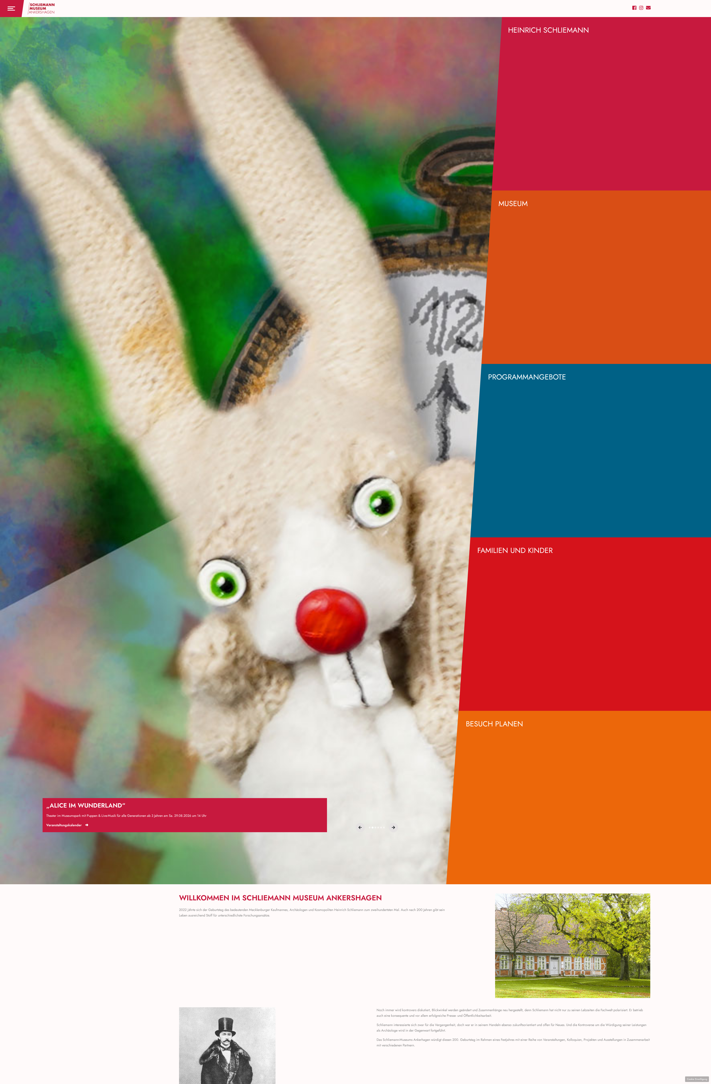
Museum (513, 203)
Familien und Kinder (515, 550)
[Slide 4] (381, 827)
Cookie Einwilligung (697, 1079)
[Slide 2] (375, 827)
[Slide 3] (378, 827)
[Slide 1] (372, 827)
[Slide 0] (369, 827)
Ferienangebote (58, 825)
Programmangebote (527, 377)
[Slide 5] (384, 827)
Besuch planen (494, 723)
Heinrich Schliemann (548, 30)
